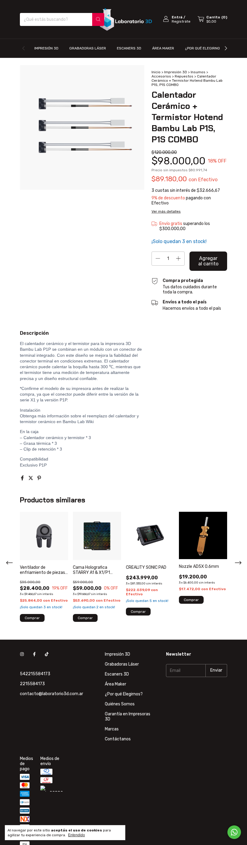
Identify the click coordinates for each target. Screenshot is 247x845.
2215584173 (32, 683)
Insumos (198, 72)
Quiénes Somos (120, 704)
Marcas (112, 729)
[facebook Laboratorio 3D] (34, 654)
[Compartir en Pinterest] (39, 478)
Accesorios (161, 76)
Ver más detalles (166, 211)
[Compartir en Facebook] (23, 478)
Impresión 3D (46, 48)
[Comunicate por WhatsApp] (234, 832)
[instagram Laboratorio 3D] (22, 654)
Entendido (76, 835)
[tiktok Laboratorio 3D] (47, 654)
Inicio (156, 72)
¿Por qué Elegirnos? (204, 48)
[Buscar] (98, 19)
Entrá (177, 17)
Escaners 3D (129, 48)
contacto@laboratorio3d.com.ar (51, 693)
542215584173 (35, 673)
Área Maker (163, 48)
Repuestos (184, 76)
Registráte (181, 21)
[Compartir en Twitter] (31, 478)
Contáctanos (118, 739)
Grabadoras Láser (87, 48)
